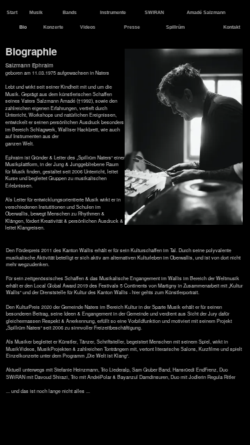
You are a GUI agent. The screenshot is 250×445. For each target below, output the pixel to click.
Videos (88, 27)
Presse (132, 27)
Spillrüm (176, 27)
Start (13, 12)
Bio (23, 27)
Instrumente (113, 12)
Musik (36, 12)
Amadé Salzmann (207, 12)
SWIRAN (155, 12)
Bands (70, 12)
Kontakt (232, 27)
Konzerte (54, 27)
